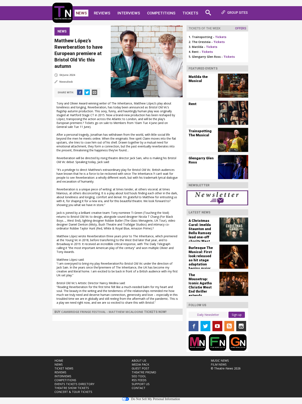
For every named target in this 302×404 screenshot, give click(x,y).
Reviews (102, 13)
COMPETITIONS (65, 380)
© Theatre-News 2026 (226, 368)
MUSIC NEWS (220, 360)
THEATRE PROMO (144, 372)
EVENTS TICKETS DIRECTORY (74, 384)
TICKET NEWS (63, 368)
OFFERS (240, 28)
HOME (58, 360)
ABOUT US (139, 360)
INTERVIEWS (62, 376)
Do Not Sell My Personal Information (155, 399)
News (81, 13)
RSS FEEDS (139, 380)
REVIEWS (60, 372)
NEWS (58, 364)
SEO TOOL (139, 376)
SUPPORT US (141, 384)
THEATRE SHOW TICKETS (71, 388)
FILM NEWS (219, 364)
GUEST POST (140, 368)
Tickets (190, 13)
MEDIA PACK (140, 364)
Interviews (128, 13)
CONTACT (138, 388)
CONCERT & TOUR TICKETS (73, 392)
